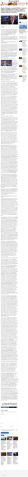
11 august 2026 (24, 82)
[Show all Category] (26, 23)
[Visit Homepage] (14, 1)
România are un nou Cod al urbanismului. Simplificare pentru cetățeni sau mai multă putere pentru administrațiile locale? (15, 444)
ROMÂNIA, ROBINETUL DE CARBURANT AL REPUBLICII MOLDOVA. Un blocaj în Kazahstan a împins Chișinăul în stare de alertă (15, 460)
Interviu (25, 23)
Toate (20, 23)
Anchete (22, 23)
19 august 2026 (25, 47)
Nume (2, 423)
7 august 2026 (3, 465)
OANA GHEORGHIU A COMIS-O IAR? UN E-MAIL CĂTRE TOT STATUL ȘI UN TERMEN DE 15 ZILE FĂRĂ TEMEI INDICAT (9, 460)
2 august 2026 (22, 18)
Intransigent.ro (4, 475)
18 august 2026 (25, 63)
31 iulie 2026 (8, 464)
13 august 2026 (25, 73)
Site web (11, 426)
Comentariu (2, 414)
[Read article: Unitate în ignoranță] (23, 16)
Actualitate (2, 439)
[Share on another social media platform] (17, 407)
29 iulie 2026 (15, 464)
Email (2, 426)
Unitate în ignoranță (22, 17)
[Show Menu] (1, 1)
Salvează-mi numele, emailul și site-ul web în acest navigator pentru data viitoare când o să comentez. (10, 430)
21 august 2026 (22, 34)
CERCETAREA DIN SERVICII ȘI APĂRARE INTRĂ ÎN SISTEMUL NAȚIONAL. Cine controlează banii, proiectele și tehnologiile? (24, 43)
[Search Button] (26, 1)
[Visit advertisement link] (14, 3)
